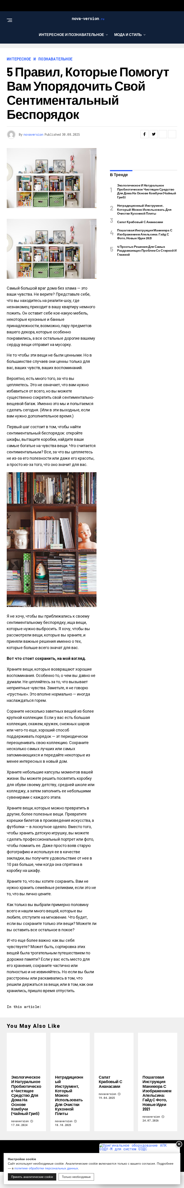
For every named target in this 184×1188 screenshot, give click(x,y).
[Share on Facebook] (144, 134)
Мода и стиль (128, 34)
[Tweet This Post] (154, 134)
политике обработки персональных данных (46, 1168)
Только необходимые (76, 1177)
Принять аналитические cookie (32, 1177)
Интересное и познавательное (71, 34)
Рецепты (90, 53)
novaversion (33, 134)
